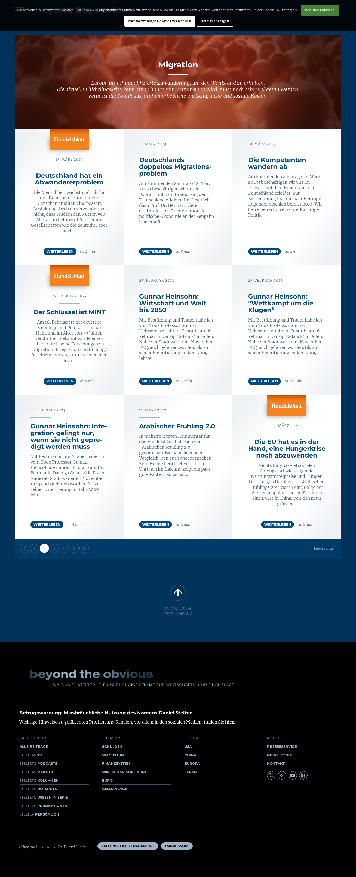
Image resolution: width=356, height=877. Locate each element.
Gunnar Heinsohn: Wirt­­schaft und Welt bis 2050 (172, 303)
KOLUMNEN (39, 780)
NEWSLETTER (279, 755)
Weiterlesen (59, 251)
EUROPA (192, 763)
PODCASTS (38, 763)
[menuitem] (127, 846)
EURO (107, 780)
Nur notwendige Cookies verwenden (159, 21)
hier (229, 722)
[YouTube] (293, 775)
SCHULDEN (112, 746)
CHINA (191, 755)
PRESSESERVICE (282, 746)
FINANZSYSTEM (116, 763)
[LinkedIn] (303, 775)
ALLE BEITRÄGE (34, 746)
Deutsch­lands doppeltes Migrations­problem (175, 166)
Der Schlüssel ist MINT (69, 312)
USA (188, 746)
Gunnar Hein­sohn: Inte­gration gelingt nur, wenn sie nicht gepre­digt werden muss (68, 436)
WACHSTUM (113, 755)
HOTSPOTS (38, 789)
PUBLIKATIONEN (43, 806)
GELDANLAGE (114, 789)
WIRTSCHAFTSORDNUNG (125, 772)
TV (31, 755)
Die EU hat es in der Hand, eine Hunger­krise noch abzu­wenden (287, 448)
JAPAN (191, 772)
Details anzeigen (215, 21)
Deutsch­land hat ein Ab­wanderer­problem (69, 179)
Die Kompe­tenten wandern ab (277, 163)
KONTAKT (276, 763)
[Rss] (282, 775)
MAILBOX (37, 772)
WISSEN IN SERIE (44, 797)
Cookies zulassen (320, 10)
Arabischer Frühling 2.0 (177, 426)
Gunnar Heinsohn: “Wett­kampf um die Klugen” (280, 303)
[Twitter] (271, 775)
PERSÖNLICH (39, 814)
